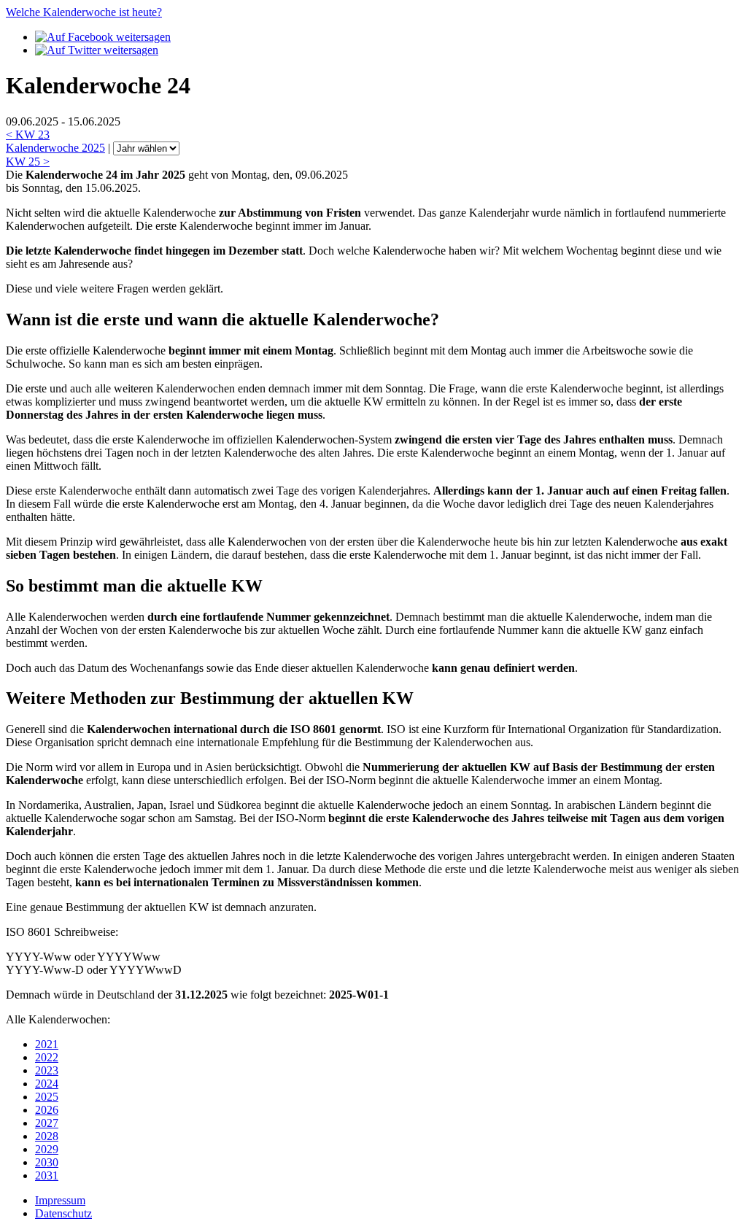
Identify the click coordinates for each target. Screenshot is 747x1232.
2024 (46, 1083)
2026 (46, 1110)
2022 (46, 1057)
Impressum (60, 1200)
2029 (46, 1149)
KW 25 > (28, 161)
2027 (46, 1123)
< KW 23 (28, 134)
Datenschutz (63, 1213)
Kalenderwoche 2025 (55, 148)
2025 (46, 1096)
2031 (46, 1175)
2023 (46, 1070)
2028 (46, 1136)
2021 (46, 1044)
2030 (46, 1162)
